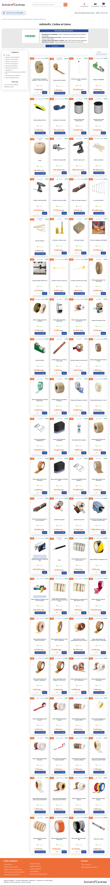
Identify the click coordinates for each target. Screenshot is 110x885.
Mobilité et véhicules (35, 863)
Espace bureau (8, 864)
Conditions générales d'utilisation (25, 880)
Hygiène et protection (35, 866)
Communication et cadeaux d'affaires (14, 872)
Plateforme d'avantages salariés (38, 874)
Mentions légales (9, 880)
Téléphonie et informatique (11, 867)
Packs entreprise (34, 871)
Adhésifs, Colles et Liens (39, 19)
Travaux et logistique (12, 19)
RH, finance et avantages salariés (13, 869)
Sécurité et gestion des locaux (12, 874)
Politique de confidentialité (45, 880)
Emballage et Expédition (26, 19)
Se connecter (55, 46)
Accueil (4, 19)
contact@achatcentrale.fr (85, 13)
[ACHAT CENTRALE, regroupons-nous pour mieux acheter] (13, 7)
